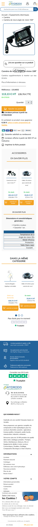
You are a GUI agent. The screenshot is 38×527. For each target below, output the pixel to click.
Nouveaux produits (9, 469)
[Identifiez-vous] (27, 3)
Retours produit (8, 484)
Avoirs (5, 489)
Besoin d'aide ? (8, 473)
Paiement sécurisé (9, 459)
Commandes (7, 486)
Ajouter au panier (16, 108)
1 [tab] (16, 315)
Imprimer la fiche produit (15, 144)
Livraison (6, 457)
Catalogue (6, 462)
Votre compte (10, 478)
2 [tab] (19, 315)
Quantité (20, 102)
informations (10, 454)
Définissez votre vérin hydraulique (14, 466)
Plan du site (7, 471)
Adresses (6, 491)
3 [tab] (22, 315)
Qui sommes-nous (9, 464)
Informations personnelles (11, 482)
